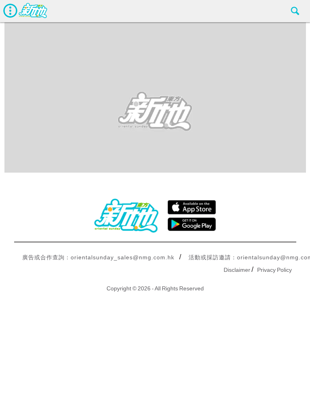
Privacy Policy (274, 270)
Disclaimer (237, 270)
